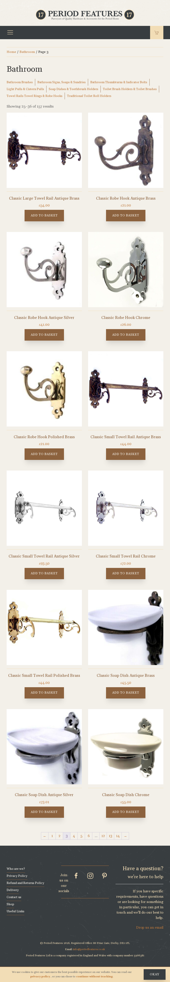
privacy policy (40, 976)
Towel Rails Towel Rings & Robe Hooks (34, 96)
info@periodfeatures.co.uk (89, 949)
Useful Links (15, 911)
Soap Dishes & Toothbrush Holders (73, 89)
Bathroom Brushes (20, 82)
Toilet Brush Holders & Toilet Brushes (130, 89)
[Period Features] (85, 14)
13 (110, 836)
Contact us (14, 897)
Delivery (13, 890)
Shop (10, 904)
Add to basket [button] (44, 216)
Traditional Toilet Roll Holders (89, 96)
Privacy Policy (17, 876)
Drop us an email (149, 927)
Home (11, 52)
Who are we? (16, 869)
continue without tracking (94, 976)
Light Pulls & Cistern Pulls (25, 89)
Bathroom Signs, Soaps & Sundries (61, 82)
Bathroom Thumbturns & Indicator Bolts (118, 82)
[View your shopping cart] (156, 32)
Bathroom (27, 52)
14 (118, 836)
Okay (154, 974)
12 (103, 836)
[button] (10, 32)
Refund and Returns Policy (25, 883)
